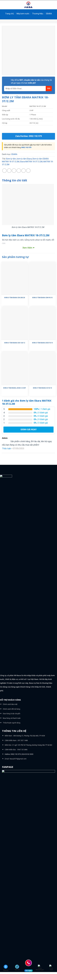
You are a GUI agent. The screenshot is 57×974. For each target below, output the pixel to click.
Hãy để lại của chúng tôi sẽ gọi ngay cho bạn (31, 81)
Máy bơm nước (23, 14)
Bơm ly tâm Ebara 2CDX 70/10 (42, 343)
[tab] (28, 180)
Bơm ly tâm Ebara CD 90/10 (42, 388)
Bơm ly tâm (11, 159)
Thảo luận (6, 448)
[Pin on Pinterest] (23, 170)
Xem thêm (27, 247)
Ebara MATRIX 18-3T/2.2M (31, 162)
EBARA (49, 14)
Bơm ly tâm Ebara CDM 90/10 (42, 297)
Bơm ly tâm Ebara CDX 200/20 (14, 297)
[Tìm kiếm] (54, 4)
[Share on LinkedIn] (28, 170)
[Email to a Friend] (19, 170)
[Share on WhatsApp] (4, 170)
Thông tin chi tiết (14, 180)
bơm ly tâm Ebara (24, 159)
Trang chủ (9, 14)
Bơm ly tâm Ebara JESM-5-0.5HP (14, 388)
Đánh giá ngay (29, 429)
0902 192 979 (26, 147)
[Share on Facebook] (9, 170)
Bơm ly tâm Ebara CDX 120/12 (14, 343)
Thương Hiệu (37, 14)
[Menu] (3, 4)
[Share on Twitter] (14, 170)
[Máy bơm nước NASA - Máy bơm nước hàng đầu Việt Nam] (28, 4)
